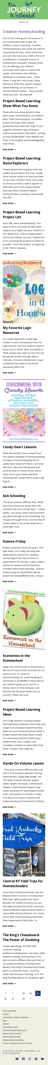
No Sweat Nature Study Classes (15, 1030)
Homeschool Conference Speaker (15, 1017)
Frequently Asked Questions (13, 1040)
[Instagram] (30, 1059)
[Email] (17, 1059)
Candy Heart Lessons (20, 447)
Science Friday (14, 541)
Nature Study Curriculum (12, 1033)
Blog (4, 1020)
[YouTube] (42, 1059)
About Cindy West (9, 1011)
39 (23, 998)
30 (30, 993)
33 (13, 998)
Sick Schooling (14, 496)
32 (5, 998)
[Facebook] (23, 1059)
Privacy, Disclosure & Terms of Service (17, 1043)
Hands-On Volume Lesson (23, 763)
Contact (6, 1014)
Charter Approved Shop (11, 1037)
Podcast (6, 1024)
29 (23, 993)
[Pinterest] (36, 1059)
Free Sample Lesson (10, 1027)
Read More (9, 149)
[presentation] (24, 291)
